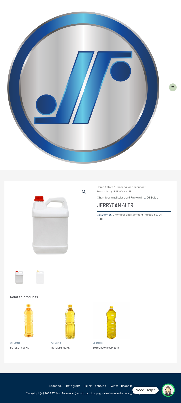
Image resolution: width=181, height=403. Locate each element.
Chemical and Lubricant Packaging (121, 197)
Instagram (73, 386)
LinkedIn (126, 386)
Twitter (113, 386)
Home (100, 187)
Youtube (100, 386)
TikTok (87, 386)
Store (110, 187)
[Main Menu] (173, 87)
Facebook (55, 386)
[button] (84, 192)
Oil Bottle (152, 197)
